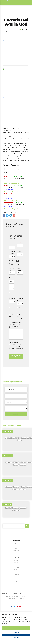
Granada (16, 576)
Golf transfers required (11, 310)
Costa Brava (16, 567)
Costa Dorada (16, 574)
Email (19, 243)
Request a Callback (16, 596)
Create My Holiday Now (16, 356)
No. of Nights (19, 269)
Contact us (23, 596)
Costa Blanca (16, 564)
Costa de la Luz (16, 569)
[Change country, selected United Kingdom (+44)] (19, 254)
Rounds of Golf (20, 299)
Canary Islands (16, 552)
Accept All (16, 628)
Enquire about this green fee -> (12, 183)
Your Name (12, 243)
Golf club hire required (19, 310)
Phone (19, 251)
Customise (16, 632)
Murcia (16, 579)
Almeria (16, 560)
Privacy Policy (21, 598)
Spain (10, 29)
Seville (16, 581)
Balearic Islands (16, 550)
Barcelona (16, 562)
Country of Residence (12, 252)
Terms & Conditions (12, 598)
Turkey (16, 548)
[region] (16, 626)
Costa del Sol (17, 29)
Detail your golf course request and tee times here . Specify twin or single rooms (15, 325)
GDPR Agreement (14, 342)
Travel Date (10, 278)
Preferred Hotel (11, 269)
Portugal (16, 545)
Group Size (12, 298)
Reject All (16, 637)
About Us (8, 596)
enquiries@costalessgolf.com (13, 593)
